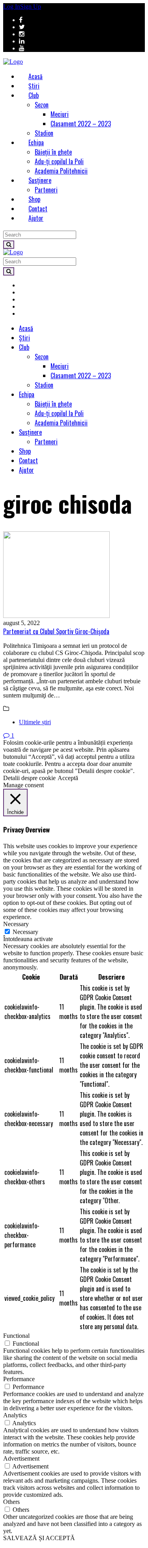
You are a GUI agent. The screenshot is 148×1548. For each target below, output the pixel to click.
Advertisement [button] (21, 1458)
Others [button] (11, 1501)
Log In (11, 6)
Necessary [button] (16, 924)
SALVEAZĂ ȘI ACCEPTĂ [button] (39, 1538)
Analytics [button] (15, 1415)
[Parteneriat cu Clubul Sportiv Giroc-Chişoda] (74, 575)
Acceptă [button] (68, 778)
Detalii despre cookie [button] (29, 778)
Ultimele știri (35, 722)
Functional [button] (16, 1335)
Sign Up (30, 6)
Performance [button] (19, 1379)
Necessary (25, 931)
